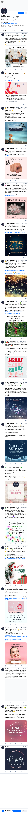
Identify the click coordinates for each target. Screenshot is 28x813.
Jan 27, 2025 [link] (23, 107)
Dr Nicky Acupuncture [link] (10, 33)
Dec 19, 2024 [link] (23, 466)
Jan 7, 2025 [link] (24, 183)
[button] (2, 2)
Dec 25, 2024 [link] (23, 341)
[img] (14, 5)
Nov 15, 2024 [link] (23, 746)
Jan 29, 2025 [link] (23, 72)
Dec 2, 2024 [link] (23, 705)
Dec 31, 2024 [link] (23, 260)
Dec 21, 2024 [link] (23, 423)
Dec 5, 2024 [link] (23, 588)
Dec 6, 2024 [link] (23, 546)
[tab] (4, 30)
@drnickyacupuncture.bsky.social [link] (18, 33)
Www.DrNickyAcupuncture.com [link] (9, 23)
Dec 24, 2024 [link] (23, 382)
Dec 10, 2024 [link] (23, 507)
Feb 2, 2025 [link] (24, 33)
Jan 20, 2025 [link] (23, 148)
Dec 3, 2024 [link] (23, 627)
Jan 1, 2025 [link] (24, 223)
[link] (4, 20)
